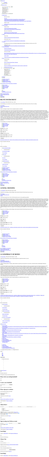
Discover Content (7, 65)
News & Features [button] (5, 25)
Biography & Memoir (18, 20)
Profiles (5, 32)
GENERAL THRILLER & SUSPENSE (20, 295)
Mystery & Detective (19, 19)
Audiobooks (6, 19)
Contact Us (4, 344)
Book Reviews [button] (4, 15)
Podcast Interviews (5, 11)
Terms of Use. (16, 412)
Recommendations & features (18, 57)
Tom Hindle (3, 190)
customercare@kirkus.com (14, 433)
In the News (11, 33)
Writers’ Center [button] (4, 332)
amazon (1, 95)
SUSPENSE (38, 295)
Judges (24, 40)
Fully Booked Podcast (21, 33)
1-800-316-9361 (6, 433)
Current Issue (6, 45)
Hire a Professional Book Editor (7, 333)
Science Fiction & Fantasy (8, 20)
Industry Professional (5, 410)
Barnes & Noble (5, 261)
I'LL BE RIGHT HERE (6, 151)
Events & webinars (26, 57)
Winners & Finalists (7, 37)
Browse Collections (7, 62)
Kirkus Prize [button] (4, 329)
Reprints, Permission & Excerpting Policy (5, 342)
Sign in (2, 412)
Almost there (2, 394)
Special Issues (10, 45)
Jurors (18, 37)
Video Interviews (5, 10)
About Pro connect (17, 65)
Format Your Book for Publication (27, 53)
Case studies (12, 57)
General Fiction (6, 28)
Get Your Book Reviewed (18, 53)
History (23, 20)
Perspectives (8, 32)
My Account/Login (20, 335)
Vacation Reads (21, 24)
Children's (15, 28)
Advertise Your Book (23, 333)
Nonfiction (13, 20)
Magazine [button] (3, 41)
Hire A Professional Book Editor (9, 53)
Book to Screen (6, 33)
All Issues (13, 45)
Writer (3, 409)
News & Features (5, 9)
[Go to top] (2, 357)
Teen (13, 28)
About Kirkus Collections (14, 62)
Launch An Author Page (23, 65)
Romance (23, 19)
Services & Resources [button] (5, 46)
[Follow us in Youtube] (2, 355)
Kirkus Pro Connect (14, 335)
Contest (9, 336)
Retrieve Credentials (12, 449)
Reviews (3, 91)
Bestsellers (5, 24)
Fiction (9, 19)
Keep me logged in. (3, 414)
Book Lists (7, 328)
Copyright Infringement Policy (7, 340)
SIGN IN (5, 2)
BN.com (9, 261)
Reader (3, 408)
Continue (11, 384)
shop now (2, 94)
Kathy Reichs (3, 256)
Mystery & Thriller (15, 29)
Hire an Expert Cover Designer (37, 53)
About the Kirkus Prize (13, 37)
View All (5, 18)
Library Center (6, 55)
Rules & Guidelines (20, 40)
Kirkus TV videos (29, 328)
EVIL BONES (4, 307)
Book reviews (4, 7)
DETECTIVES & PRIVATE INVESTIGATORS (17, 139)
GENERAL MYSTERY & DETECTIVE (31, 139)
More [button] (3, 58)
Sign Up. (10, 451)
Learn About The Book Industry (42, 333)
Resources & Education (7, 48)
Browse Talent (12, 65)
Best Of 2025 (17, 24)
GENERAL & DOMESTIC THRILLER (26, 296)
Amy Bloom (3, 102)
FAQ (10, 336)
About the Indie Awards (7, 40)
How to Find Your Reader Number (12, 444)
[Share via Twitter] (5, 86)
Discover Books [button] (4, 325)
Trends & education (7, 57)
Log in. (9, 395)
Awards (11, 32)
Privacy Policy (4, 338)
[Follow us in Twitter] (2, 353)
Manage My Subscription (13, 331)
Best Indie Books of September (12, 83)
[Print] (3, 88)
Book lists (8, 24)
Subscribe (23, 45)
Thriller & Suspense (13, 19)
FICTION (3, 246)
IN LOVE (3, 157)
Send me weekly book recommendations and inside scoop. (9, 413)
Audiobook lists (12, 24)
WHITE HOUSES (5, 164)
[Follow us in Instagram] (2, 354)
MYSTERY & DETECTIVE (4, 139)
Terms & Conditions (5, 339)
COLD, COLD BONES (6, 320)
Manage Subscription (18, 45)
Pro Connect (4, 12)
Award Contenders (14, 40)
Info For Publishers (18, 336)
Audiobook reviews (5, 8)
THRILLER (42, 295)
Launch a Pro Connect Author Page (31, 333)
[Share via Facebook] (5, 124)
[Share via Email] (5, 87)
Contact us (4, 337)
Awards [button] (3, 34)
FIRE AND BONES (5, 314)
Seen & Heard (15, 32)
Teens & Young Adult (40, 326)
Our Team (6, 336)
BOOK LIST (5, 83)
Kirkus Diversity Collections (6, 335)
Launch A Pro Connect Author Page (11, 54)
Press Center (13, 336)
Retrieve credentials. (9, 400)
